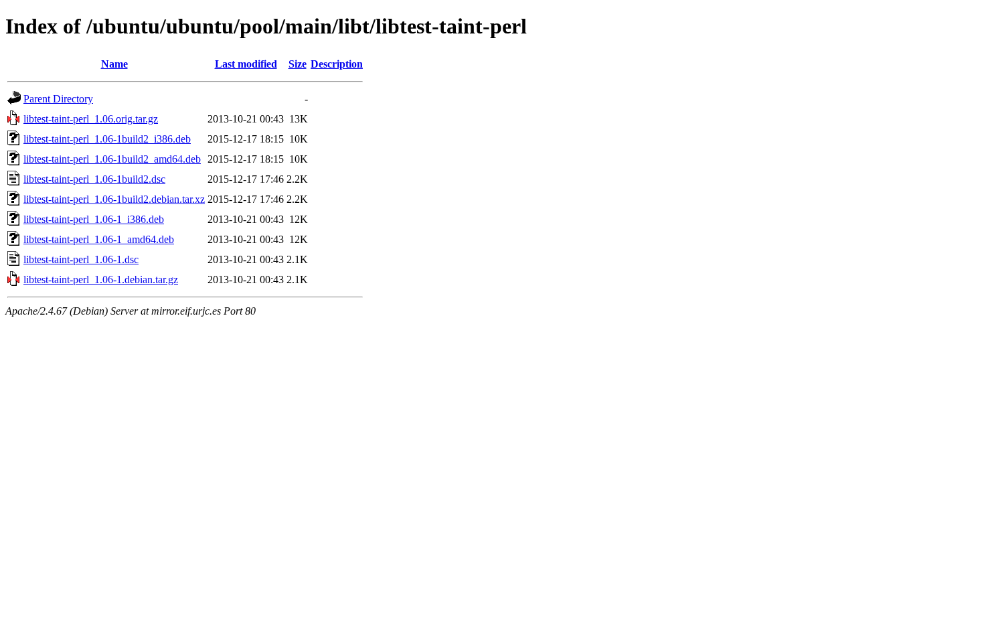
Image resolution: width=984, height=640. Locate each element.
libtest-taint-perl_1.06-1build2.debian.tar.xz (114, 199)
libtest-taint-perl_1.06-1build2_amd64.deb (112, 159)
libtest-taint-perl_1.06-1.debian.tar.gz (100, 279)
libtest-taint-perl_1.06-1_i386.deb (93, 219)
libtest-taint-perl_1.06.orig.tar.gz (90, 119)
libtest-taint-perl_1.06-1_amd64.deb (98, 239)
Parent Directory (58, 98)
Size (298, 64)
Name (114, 64)
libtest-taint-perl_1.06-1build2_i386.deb (107, 139)
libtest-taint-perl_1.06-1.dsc (81, 259)
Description (337, 64)
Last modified (246, 64)
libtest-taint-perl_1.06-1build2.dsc (94, 179)
